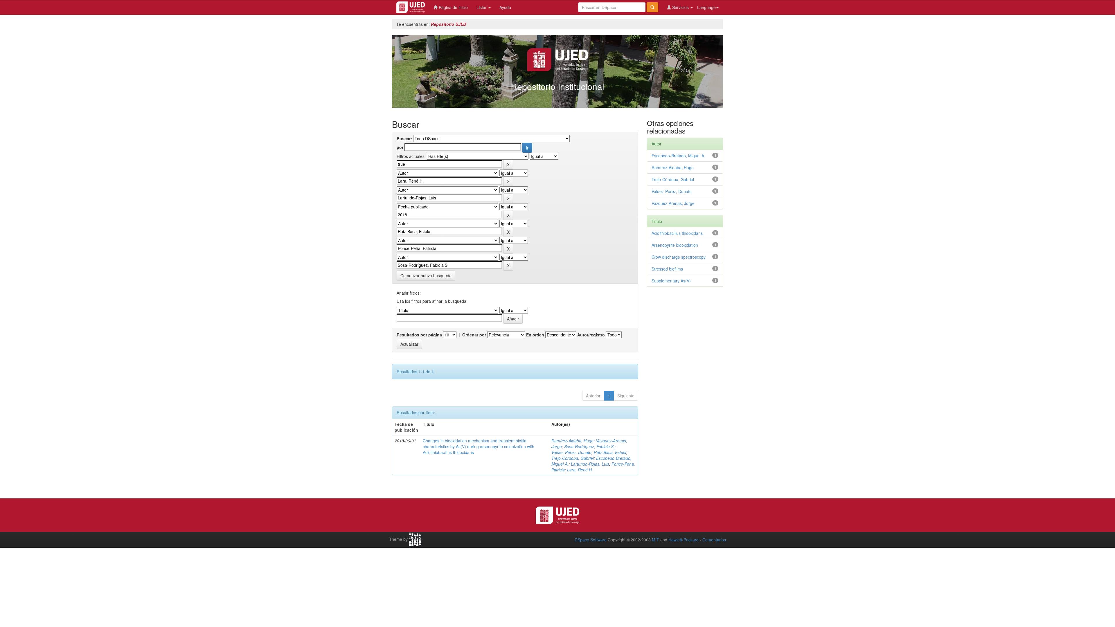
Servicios (680, 7)
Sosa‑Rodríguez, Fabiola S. (589, 446)
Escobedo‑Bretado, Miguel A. (678, 155)
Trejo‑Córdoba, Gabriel (572, 458)
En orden (535, 335)
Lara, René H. (580, 470)
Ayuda (505, 7)
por (400, 147)
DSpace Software (591, 540)
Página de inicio (453, 7)
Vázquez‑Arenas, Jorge (673, 203)
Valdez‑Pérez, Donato (571, 452)
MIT (655, 540)
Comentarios (714, 540)
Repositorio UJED (448, 24)
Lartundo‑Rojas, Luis (590, 464)
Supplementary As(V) (671, 281)
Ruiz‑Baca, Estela (610, 452)
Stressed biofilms (667, 269)
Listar (482, 7)
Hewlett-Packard (683, 540)
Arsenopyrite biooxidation (675, 245)
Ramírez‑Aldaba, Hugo (572, 441)
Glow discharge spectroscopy (679, 257)
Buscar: (404, 138)
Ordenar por (474, 335)
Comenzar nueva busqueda (426, 275)
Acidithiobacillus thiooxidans (677, 233)
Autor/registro (591, 335)
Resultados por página (419, 335)
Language (706, 7)
